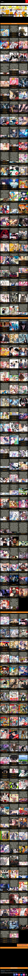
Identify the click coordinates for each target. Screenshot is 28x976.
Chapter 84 (14, 571)
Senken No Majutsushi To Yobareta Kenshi (23, 448)
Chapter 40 (23, 508)
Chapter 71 (23, 273)
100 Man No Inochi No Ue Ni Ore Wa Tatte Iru (23, 805)
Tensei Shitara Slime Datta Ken (14, 115)
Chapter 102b (23, 752)
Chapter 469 (23, 739)
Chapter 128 (4, 176)
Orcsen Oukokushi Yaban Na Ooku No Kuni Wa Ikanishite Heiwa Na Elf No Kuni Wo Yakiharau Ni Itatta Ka (23, 921)
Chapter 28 (23, 87)
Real (5, 279)
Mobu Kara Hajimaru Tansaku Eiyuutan (14, 628)
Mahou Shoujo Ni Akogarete (4, 869)
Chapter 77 (5, 407)
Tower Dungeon (14, 51)
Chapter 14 (23, 100)
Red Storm (14, 292)
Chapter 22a (14, 277)
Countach (23, 754)
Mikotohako (23, 358)
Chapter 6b (23, 419)
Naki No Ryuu (23, 779)
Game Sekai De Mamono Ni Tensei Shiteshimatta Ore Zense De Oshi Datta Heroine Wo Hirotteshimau (14, 883)
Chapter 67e (23, 802)
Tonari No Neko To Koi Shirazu (14, 128)
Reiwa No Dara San (5, 792)
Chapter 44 (23, 288)
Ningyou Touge (14, 421)
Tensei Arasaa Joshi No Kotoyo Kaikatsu (23, 384)
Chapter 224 (4, 185)
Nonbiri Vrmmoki (14, 383)
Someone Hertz (23, 665)
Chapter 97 (14, 214)
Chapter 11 (14, 713)
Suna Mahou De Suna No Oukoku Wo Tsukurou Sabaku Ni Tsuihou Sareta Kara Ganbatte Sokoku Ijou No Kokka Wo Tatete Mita (14, 156)
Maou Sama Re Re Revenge (5, 843)
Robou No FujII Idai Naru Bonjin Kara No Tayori (23, 843)
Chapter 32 (23, 866)
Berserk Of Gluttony (5, 228)
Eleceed (23, 165)
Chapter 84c (23, 637)
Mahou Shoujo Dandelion (5, 346)
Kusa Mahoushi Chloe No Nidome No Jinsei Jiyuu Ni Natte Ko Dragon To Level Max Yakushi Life (14, 66)
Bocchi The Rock (4, 830)
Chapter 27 (5, 96)
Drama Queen (5, 665)
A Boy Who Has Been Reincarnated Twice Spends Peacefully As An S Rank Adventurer (5, 474)
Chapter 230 (4, 663)
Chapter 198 (23, 381)
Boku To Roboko (14, 690)
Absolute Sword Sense (23, 587)
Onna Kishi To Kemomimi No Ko (4, 397)
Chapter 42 (5, 74)
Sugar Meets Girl (23, 640)
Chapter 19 (5, 701)
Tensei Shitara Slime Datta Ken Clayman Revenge (14, 39)
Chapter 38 (5, 277)
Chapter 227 (14, 176)
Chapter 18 (23, 650)
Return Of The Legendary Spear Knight (4, 881)
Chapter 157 (4, 597)
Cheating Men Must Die (14, 818)
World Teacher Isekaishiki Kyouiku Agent (5, 755)
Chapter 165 (14, 904)
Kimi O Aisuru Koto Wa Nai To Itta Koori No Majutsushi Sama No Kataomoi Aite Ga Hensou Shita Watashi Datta (5, 462)
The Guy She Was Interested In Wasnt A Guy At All (14, 780)
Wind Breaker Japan (14, 165)
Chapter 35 (14, 74)
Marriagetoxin (4, 216)
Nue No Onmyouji (14, 678)
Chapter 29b (4, 161)
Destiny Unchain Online (5, 574)
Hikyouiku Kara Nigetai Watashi (14, 932)
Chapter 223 (4, 186)
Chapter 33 (5, 938)
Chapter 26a (4, 609)
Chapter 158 (14, 688)
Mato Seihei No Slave (14, 907)
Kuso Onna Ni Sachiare (23, 907)
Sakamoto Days (14, 716)
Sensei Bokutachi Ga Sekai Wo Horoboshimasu (23, 486)
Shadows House (14, 89)
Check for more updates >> (22, 945)
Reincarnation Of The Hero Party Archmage (14, 653)
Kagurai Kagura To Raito (23, 115)
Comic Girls (23, 266)
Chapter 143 (4, 647)
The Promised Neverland (14, 666)
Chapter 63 (14, 288)
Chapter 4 (23, 369)
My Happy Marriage (14, 510)
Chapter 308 (23, 163)
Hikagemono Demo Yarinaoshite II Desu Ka (23, 242)
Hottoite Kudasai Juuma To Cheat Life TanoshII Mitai (14, 410)
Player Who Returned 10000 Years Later (5, 587)
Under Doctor (23, 678)
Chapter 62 (14, 290)
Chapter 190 (14, 840)
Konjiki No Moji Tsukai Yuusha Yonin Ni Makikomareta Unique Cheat (23, 654)
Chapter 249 (23, 226)
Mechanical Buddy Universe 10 (4, 536)
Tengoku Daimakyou (14, 304)
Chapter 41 (5, 394)
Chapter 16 (5, 264)
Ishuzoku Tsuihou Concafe (23, 90)
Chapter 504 (14, 826)
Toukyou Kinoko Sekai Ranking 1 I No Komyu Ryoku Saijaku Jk (13, 230)
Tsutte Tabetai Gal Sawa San (4, 780)
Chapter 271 (14, 407)
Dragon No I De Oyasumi (5, 628)
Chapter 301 (14, 226)
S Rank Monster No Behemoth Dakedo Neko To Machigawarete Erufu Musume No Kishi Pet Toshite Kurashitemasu (5, 194)
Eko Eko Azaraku (4, 640)
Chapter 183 (14, 188)
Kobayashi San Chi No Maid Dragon (14, 831)
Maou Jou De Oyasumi (4, 39)
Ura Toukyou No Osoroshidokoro (23, 141)
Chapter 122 (23, 815)
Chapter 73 (14, 36)
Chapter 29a (4, 163)
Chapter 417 (14, 87)
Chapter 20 (23, 904)
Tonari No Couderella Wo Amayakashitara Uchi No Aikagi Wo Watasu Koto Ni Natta (14, 807)
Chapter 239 (14, 100)
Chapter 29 (14, 559)
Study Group (13, 754)
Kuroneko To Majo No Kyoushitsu (23, 52)
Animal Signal (14, 703)
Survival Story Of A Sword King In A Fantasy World (14, 217)
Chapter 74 (14, 34)
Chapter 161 (14, 866)
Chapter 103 (4, 290)
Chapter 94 (5, 764)
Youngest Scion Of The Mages (23, 346)
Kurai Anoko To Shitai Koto (23, 293)
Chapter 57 (14, 853)
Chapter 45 (23, 286)
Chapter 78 (5, 36)
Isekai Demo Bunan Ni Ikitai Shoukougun (5, 919)
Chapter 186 (14, 675)
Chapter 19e (4, 866)
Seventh (4, 599)
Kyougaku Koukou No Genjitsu (23, 255)
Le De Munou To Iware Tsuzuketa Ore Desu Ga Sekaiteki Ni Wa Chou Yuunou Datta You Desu (23, 538)
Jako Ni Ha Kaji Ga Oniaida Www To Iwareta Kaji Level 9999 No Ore (5, 91)
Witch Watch (23, 716)
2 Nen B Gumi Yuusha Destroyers (23, 691)
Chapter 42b (14, 777)
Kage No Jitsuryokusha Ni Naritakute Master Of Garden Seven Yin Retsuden (14, 269)
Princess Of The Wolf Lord (14, 255)
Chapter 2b (14, 147)
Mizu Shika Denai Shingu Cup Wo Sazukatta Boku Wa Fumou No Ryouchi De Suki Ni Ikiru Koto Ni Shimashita (5, 386)
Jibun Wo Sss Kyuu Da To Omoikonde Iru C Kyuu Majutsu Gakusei (23, 411)
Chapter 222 (4, 188)
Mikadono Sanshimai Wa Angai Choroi (23, 39)
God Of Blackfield (23, 26)
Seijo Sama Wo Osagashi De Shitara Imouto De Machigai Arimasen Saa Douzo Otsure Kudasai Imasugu (5, 820)
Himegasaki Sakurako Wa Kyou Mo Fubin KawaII (5, 141)
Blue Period (14, 320)
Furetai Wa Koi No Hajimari (4, 856)
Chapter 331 (23, 36)
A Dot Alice (14, 358)
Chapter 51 (14, 49)
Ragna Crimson (23, 333)
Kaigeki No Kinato (4, 678)
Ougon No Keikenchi (23, 76)
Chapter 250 (23, 188)
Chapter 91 (5, 201)
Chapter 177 (23, 112)
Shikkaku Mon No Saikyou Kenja (23, 460)
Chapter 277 (14, 201)
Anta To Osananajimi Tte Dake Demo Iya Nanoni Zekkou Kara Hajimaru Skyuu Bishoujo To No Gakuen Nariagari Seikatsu (23, 308)
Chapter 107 (4, 584)
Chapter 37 (14, 71)
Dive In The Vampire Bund (5, 321)
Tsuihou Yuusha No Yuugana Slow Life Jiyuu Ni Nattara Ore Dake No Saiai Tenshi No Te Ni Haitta (23, 858)
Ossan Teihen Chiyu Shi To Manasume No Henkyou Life (5, 27)
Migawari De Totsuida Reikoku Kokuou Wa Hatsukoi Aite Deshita (14, 487)
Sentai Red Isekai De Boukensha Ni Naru (13, 498)
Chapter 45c (4, 138)
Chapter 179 (14, 112)
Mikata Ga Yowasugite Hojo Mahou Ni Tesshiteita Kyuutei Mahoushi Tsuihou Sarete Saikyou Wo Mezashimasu (14, 602)
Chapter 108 (4, 582)
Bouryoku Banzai (14, 586)
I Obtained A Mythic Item (23, 229)
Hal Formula (4, 716)
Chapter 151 (14, 663)
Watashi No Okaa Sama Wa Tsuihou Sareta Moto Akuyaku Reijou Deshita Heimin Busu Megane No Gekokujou (4, 488)
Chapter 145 (14, 125)
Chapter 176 (14, 790)
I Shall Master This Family (5, 653)
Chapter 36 (14, 72)
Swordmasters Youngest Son (14, 919)
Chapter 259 (23, 331)
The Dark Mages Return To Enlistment (5, 742)
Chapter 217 (23, 49)
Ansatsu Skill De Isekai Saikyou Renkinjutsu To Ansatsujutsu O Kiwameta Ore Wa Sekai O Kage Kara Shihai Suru (5, 156)
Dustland (14, 345)
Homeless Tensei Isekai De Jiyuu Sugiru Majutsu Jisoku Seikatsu (14, 616)
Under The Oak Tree (14, 893)
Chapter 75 (14, 33)
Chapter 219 (4, 739)
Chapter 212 (4, 891)
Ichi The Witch (14, 728)
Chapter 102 (14, 432)
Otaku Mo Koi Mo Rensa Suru (14, 473)
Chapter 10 (23, 214)
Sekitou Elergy (23, 817)
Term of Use (3, 971)
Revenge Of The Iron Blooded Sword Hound (23, 574)
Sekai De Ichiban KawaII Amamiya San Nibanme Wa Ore (4, 78)
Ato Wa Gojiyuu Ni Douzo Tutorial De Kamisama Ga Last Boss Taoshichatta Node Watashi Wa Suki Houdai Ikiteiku (23, 67)
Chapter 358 (23, 201)
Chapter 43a (14, 775)
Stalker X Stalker (4, 178)
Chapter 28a (4, 356)
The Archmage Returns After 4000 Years (14, 397)
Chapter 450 (4, 49)
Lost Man (14, 333)
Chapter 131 (14, 546)
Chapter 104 (4, 288)
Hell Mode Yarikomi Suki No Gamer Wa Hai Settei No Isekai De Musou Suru (23, 743)
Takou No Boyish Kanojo (4, 562)
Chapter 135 (23, 138)
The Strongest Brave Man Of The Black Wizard (14, 460)
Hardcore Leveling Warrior (23, 729)
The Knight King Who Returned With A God (14, 103)
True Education (23, 320)
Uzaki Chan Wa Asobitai (5, 435)
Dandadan (5, 371)
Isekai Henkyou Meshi (5, 305)
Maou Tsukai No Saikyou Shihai (14, 869)
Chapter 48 (5, 315)
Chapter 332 (14, 764)
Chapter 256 (4, 343)
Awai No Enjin (23, 203)
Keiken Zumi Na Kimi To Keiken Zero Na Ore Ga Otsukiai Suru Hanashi (14, 449)
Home (2, 1)
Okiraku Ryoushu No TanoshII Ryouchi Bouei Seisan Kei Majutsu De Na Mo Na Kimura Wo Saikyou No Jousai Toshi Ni (5, 130)
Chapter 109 (23, 470)
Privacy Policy (21, 970)
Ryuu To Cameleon (23, 510)
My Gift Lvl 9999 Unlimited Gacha (5, 115)
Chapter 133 (4, 625)
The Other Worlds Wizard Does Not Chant (23, 767)
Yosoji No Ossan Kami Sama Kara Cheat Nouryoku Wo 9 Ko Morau (14, 373)
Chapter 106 (14, 470)
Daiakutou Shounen (5, 497)
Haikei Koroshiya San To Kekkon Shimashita (14, 280)
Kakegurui (14, 535)
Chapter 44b (4, 828)
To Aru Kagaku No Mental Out (14, 242)
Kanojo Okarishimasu (5, 204)
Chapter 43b (14, 773)
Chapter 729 (14, 445)
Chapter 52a (4, 369)
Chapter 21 (23, 150)
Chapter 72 (23, 252)
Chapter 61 (5, 533)
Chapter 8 (5, 495)
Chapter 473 (14, 302)
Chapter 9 (23, 713)
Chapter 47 (5, 521)
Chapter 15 (5, 302)
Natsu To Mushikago (5, 703)
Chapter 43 (5, 252)
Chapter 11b (14, 891)
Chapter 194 (23, 239)
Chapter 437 (4, 214)
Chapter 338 (14, 762)
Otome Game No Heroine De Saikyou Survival (5, 268)
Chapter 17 (23, 74)
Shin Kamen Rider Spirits (23, 397)
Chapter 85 (14, 315)
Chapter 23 (5, 87)
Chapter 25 (5, 100)
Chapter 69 (23, 277)
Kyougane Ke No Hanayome (23, 562)
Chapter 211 (4, 125)
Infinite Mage (14, 178)
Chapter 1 (14, 150)
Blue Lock (23, 190)
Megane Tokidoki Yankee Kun (14, 767)
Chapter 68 (14, 648)
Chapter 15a (23, 840)
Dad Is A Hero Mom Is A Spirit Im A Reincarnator (14, 562)
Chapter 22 (5, 468)
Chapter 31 (5, 942)
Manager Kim (4, 333)
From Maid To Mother (5, 422)
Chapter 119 (23, 62)
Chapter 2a (14, 148)
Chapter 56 (5, 483)
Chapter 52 (14, 457)
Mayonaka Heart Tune (5, 166)
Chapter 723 (14, 752)
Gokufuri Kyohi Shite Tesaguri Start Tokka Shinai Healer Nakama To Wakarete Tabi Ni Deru (14, 845)
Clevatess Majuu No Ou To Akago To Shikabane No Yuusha (23, 550)
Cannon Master (23, 703)
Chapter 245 (4, 381)
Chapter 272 (14, 726)
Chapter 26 (5, 98)
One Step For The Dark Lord (23, 372)
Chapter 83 (5, 239)
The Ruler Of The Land (14, 742)
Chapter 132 (23, 356)
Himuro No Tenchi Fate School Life (4, 448)
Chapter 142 (4, 648)
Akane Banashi (5, 728)
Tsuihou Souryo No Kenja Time (5, 255)
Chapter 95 (5, 62)
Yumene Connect (23, 880)
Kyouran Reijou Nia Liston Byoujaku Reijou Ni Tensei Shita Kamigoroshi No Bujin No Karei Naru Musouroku (5, 513)
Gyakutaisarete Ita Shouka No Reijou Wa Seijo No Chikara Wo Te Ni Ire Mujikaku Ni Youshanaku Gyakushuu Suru (5, 934)
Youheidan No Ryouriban (23, 831)
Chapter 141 (4, 445)
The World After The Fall (23, 217)
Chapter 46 (23, 533)
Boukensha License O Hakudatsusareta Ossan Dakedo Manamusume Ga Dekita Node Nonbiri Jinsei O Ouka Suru (23, 475)
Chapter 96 (23, 343)
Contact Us (16, 970)
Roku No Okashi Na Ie (5, 691)
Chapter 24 (23, 394)
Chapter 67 (23, 441)
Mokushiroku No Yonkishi (23, 179)
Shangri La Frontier (14, 190)
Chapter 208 (14, 929)
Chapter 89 (23, 264)
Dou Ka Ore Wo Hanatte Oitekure (4, 549)
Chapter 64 (23, 445)
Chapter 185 (14, 916)
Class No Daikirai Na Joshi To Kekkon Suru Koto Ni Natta (5, 359)
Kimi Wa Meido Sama (23, 628)
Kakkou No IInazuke (23, 152)
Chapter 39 (14, 417)
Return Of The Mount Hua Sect (23, 103)
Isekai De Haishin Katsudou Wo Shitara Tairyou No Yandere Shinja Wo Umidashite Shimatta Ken (23, 795)
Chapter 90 (23, 263)
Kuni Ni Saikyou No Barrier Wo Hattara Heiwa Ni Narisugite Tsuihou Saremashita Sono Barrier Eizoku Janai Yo (23, 871)
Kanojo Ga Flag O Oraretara (4, 242)
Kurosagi (14, 855)
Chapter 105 (4, 286)
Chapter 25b (4, 112)
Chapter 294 (14, 701)
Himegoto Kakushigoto (4, 293)
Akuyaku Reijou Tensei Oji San (14, 793)
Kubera (14, 434)
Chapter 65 (14, 286)
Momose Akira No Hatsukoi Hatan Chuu (4, 52)
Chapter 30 (14, 62)
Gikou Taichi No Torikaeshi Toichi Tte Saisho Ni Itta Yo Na (5, 907)
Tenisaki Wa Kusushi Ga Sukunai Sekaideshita (5, 410)
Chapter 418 (14, 85)
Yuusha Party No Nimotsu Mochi (23, 498)
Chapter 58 (5, 546)
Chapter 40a (14, 416)
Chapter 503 (14, 828)
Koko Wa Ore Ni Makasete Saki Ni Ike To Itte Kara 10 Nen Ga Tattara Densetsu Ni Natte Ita (4, 526)
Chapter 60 (23, 125)
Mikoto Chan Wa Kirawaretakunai (23, 422)
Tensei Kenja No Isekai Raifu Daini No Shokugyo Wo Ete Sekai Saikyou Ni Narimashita (14, 205)
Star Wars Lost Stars (5, 767)
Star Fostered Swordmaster (23, 128)
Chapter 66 (23, 443)
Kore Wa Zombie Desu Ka (23, 280)
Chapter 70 (23, 275)
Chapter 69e (14, 938)
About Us (12, 970)
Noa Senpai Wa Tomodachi (5, 615)
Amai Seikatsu (14, 76)
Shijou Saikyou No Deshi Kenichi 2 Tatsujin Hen (23, 894)
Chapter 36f (14, 252)
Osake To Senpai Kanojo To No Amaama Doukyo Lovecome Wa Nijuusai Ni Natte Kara (4, 896)
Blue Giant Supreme (14, 573)
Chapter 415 (23, 176)
